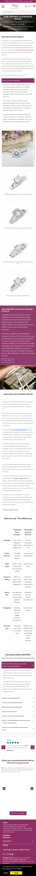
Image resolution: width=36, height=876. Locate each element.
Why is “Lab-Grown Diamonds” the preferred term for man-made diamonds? (16, 722)
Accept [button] (16, 873)
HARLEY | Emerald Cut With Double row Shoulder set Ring (18, 262)
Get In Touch (8, 360)
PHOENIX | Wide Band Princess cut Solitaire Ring (18, 194)
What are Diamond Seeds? (9, 711)
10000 (16, 600)
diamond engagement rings (25, 50)
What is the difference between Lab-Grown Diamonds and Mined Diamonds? (14, 665)
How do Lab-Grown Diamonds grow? (12, 702)
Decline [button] (6, 873)
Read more (10, 750)
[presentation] (3, 747)
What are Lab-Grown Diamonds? (11, 80)
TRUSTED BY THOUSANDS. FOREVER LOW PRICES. (16, 1)
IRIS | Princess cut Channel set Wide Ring (18, 296)
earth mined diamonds (18, 430)
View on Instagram (19, 813)
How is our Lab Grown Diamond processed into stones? (15, 729)
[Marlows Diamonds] (14, 6)
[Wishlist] (31, 6)
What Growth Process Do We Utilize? (12, 707)
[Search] (32, 12)
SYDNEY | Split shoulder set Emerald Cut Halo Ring (18, 228)
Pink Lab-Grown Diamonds (10, 510)
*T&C (31, 1)
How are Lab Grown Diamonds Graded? (13, 716)
